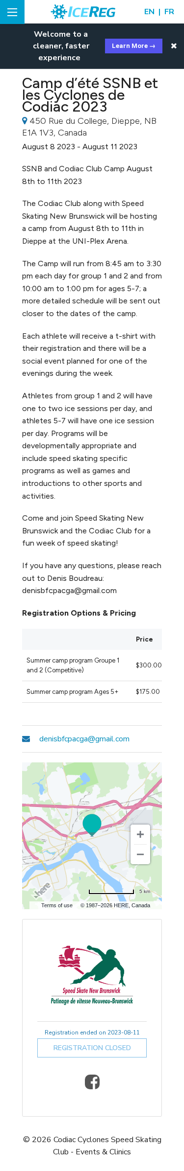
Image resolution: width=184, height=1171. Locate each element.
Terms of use (57, 905)
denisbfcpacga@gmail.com (84, 739)
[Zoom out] (140, 854)
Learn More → (134, 45)
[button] (174, 46)
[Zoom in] (140, 834)
